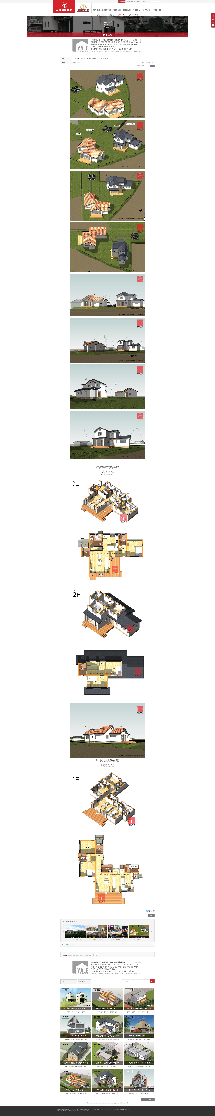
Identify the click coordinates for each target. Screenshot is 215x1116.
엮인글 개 (70, 944)
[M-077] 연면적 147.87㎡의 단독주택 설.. (107, 1066)
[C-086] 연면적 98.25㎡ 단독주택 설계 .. (107, 1012)
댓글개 (66, 944)
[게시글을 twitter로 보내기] (147, 911)
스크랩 (141, 65)
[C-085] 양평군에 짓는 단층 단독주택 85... (76, 1093)
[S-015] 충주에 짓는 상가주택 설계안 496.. (76, 1039)
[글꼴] (147, 66)
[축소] (153, 66)
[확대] (151, 66)
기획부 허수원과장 (77, 62)
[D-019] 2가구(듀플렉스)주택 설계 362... (139, 1039)
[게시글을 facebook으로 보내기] (149, 911)
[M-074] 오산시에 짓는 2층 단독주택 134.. (107, 1093)
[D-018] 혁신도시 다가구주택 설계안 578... (139, 1093)
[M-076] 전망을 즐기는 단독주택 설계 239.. (139, 1066)
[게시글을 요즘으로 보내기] (154, 911)
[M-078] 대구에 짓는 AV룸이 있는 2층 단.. (76, 1066)
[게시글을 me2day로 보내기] (151, 911)
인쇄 (138, 65)
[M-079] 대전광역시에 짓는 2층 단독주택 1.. (107, 1039)
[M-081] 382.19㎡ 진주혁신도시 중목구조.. (76, 1012)
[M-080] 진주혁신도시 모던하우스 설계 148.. (139, 1012)
